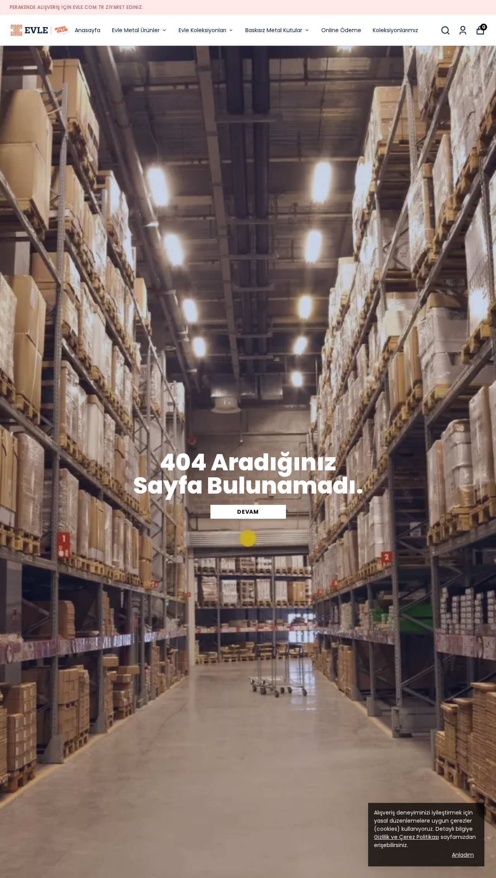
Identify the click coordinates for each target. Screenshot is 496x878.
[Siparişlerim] (463, 30)
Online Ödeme (341, 30)
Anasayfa (87, 30)
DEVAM (248, 512)
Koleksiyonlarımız (395, 30)
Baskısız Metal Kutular (273, 30)
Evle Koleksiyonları (202, 30)
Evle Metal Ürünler (136, 30)
